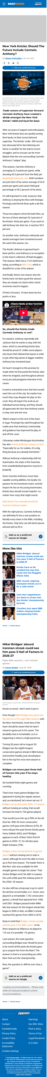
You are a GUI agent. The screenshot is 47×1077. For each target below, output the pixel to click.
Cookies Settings (10, 1051)
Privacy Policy (9, 1033)
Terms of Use (35, 1033)
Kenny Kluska (11, 667)
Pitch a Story (34, 1028)
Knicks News (15, 626)
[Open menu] (4, 3)
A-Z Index (33, 1043)
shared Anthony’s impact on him (27, 444)
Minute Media (14, 1057)
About (5, 1019)
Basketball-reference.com (15, 178)
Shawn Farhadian (13, 58)
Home (5, 626)
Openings (33, 1019)
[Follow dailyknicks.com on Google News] (40, 536)
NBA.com (27, 264)
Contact (6, 1024)
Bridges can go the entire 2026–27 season (23, 804)
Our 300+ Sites (35, 1024)
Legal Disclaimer (36, 1038)
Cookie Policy (8, 1038)
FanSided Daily (9, 1028)
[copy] (18, 63)
